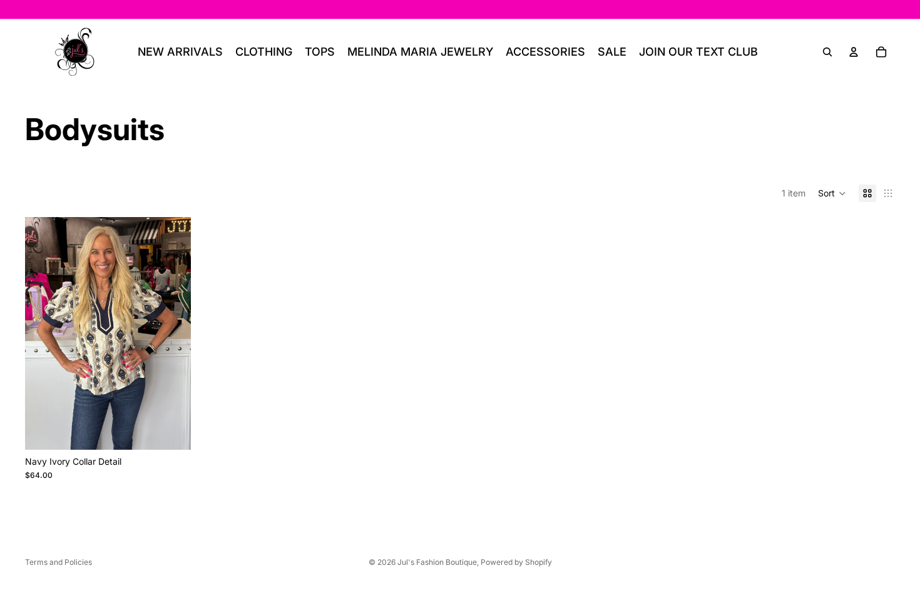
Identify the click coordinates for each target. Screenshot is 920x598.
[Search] (827, 52)
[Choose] (171, 430)
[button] (832, 193)
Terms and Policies (58, 562)
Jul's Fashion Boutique (437, 562)
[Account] (853, 52)
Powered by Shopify (516, 562)
